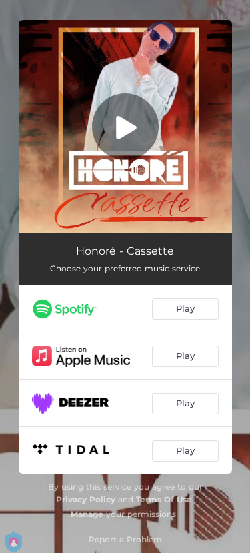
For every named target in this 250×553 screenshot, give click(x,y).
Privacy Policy (85, 499)
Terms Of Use (164, 499)
